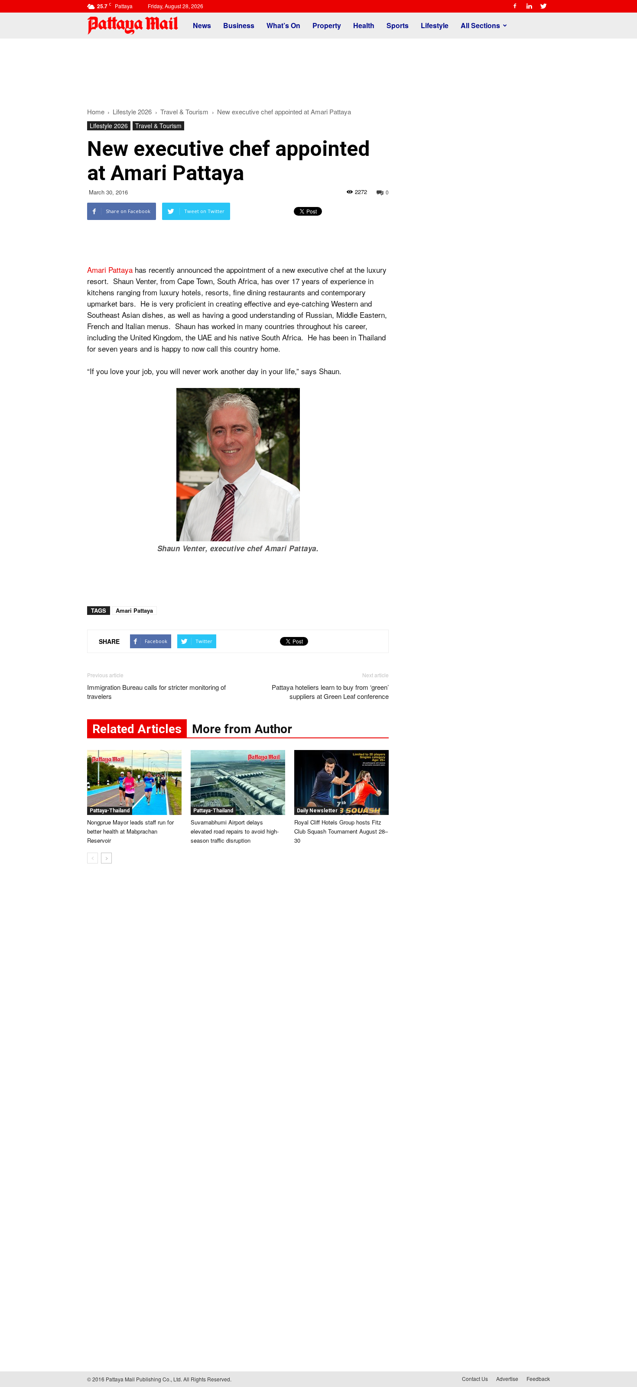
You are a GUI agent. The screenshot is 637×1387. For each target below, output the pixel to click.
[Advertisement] (318, 68)
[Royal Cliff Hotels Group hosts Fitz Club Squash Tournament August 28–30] (341, 782)
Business (238, 25)
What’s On (283, 25)
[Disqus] (238, 1001)
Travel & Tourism (158, 125)
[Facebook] (514, 6)
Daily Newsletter (317, 811)
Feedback (538, 1378)
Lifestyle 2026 (109, 125)
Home (95, 111)
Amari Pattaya (110, 269)
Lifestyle (434, 25)
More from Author (242, 729)
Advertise (507, 1378)
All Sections (480, 25)
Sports (398, 25)
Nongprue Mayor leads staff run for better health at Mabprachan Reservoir (130, 831)
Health (363, 25)
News (202, 25)
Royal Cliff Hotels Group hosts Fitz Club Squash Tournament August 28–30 (341, 831)
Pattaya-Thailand (110, 811)
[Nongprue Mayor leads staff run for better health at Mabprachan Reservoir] (134, 782)
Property (326, 25)
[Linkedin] (529, 6)
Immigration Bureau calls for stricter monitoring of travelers (156, 691)
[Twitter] (543, 6)
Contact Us (475, 1378)
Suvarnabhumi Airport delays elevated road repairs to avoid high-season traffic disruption (235, 831)
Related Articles (137, 729)
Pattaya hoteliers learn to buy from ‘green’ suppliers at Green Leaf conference (330, 691)
